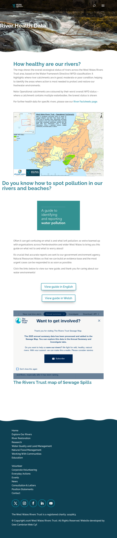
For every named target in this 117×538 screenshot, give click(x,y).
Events (15, 477)
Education (17, 457)
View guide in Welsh (58, 298)
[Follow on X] (15, 503)
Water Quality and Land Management (32, 446)
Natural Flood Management (26, 450)
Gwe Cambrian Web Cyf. (24, 524)
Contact (16, 493)
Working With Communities (26, 453)
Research (17, 442)
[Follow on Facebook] (33, 503)
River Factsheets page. (85, 101)
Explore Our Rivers (22, 434)
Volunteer (17, 466)
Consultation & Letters (24, 485)
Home (15, 430)
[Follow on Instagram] (24, 503)
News (15, 481)
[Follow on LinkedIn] (42, 503)
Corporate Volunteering (24, 469)
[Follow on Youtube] (51, 503)
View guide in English (58, 286)
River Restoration (21, 438)
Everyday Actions (21, 473)
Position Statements (22, 489)
